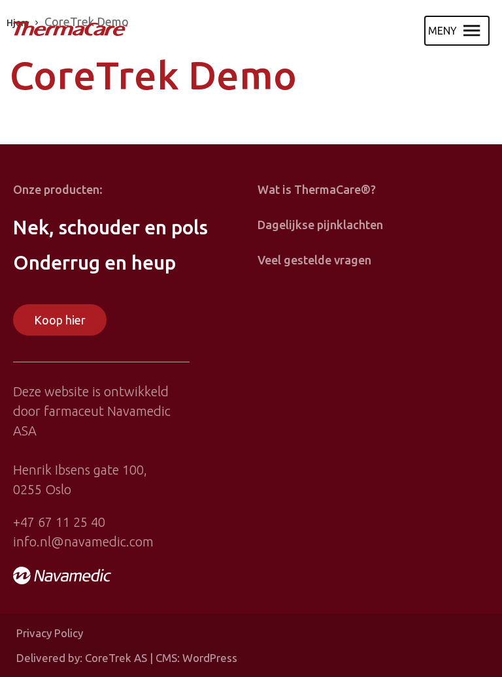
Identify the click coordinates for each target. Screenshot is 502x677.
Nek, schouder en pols (110, 227)
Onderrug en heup (94, 262)
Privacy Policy (49, 633)
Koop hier (60, 319)
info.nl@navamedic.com (83, 541)
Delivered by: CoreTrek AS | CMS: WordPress (126, 658)
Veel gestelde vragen (314, 259)
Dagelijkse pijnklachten (320, 224)
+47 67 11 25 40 (59, 521)
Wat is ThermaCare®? (317, 189)
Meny (442, 31)
